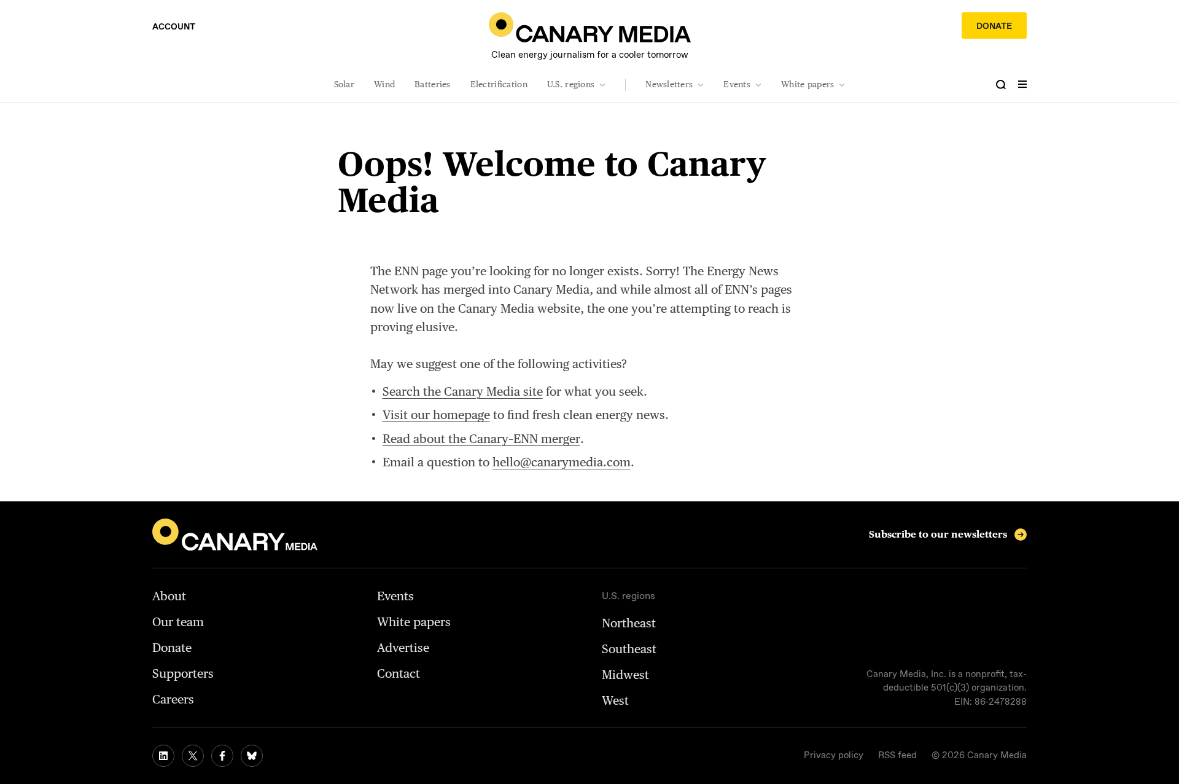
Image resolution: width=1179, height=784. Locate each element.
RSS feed (897, 756)
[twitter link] (193, 756)
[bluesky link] (252, 756)
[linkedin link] (163, 756)
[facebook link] (222, 756)
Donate (994, 26)
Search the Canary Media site (463, 391)
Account (173, 27)
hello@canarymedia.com (561, 462)
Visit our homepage (436, 414)
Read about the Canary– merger (481, 438)
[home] (590, 27)
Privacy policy (833, 756)
